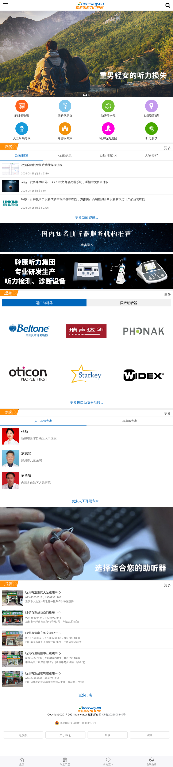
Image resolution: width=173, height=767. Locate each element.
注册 (150, 735)
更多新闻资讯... (86, 217)
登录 (108, 735)
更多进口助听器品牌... (86, 402)
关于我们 (65, 735)
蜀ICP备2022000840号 (112, 714)
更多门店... (86, 694)
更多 (167, 147)
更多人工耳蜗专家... (86, 500)
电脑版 (23, 735)
